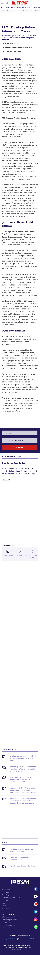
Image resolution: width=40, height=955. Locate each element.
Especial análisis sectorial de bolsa (23, 866)
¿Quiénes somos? (8, 917)
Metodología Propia (9, 920)
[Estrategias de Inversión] (20, 882)
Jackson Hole (20, 7)
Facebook (36, 889)
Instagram (36, 919)
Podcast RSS (6, 908)
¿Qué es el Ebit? (11, 43)
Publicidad (6, 889)
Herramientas (8, 545)
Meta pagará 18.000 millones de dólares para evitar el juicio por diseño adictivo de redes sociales (23, 790)
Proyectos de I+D (8, 925)
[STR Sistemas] (21, 939)
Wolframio (28, 7)
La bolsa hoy (6, 7)
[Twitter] (36, 896)
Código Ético (6, 922)
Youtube (36, 904)
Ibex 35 (13, 7)
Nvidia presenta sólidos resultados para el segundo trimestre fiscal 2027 (23, 758)
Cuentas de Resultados (13, 463)
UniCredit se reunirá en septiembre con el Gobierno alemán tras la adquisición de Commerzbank (23, 800)
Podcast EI (6, 906)
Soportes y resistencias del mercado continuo (20, 858)
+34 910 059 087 (16, 949)
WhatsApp (36, 927)
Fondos (20, 555)
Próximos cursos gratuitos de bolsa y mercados (21, 850)
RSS (3, 903)
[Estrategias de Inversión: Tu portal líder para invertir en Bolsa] (20, 3)
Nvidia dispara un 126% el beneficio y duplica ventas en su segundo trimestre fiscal (23, 769)
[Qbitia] (9, 939)
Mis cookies (6, 928)
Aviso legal (6, 895)
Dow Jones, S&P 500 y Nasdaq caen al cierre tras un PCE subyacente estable (22, 779)
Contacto (5, 892)
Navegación (2, 3)
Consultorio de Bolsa (31, 556)
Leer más (5, 479)
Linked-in (36, 912)
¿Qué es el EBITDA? (13, 51)
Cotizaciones (8, 555)
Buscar (7, 3)
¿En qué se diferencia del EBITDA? (19, 47)
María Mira (32, 36)
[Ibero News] (31, 939)
